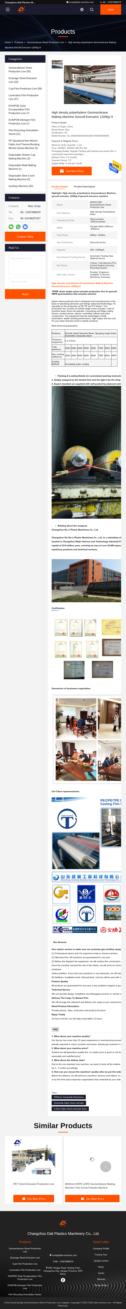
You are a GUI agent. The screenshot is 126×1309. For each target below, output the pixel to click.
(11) (23, 132)
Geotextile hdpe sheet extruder (69, 1103)
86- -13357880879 (111, 2)
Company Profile (101, 1248)
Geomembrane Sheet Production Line (45, 42)
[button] (20, 1166)
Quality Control (101, 1261)
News (101, 1267)
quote (111, 9)
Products (19, 42)
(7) (19, 109)
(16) (23, 80)
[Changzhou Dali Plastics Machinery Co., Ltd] (21, 9)
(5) (24, 144)
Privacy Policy (101, 1285)
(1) (22, 167)
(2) (22, 157)
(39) (25, 88)
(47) (24, 97)
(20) (21, 186)
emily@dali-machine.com (81, 2)
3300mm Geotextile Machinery (69, 1097)
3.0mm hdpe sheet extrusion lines (70, 1109)
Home (8, 42)
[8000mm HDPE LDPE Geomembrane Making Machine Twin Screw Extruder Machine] (33, 1159)
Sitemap (101, 1279)
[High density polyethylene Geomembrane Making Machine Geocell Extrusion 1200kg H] (90, 84)
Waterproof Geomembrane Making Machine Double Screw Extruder (88, 1186)
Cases (101, 1273)
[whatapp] (18, 227)
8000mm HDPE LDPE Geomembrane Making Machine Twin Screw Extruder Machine (31, 1186)
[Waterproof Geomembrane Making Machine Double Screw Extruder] (92, 1159)
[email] (25, 227)
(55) (20, 69)
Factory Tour (101, 1254)
